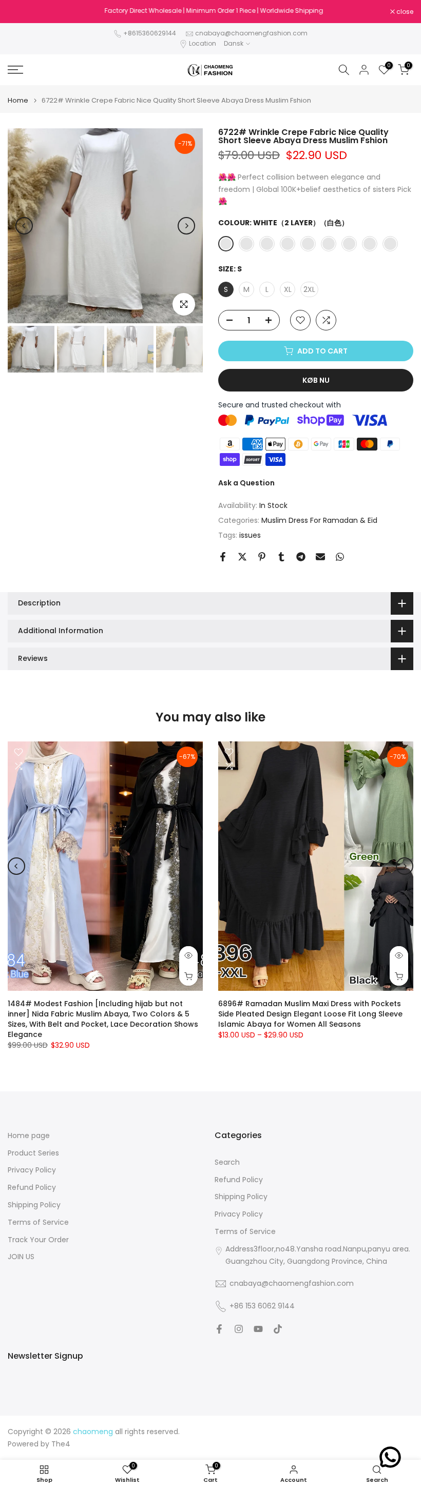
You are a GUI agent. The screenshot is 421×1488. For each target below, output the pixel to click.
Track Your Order (38, 1240)
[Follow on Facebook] (219, 1329)
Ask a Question (246, 483)
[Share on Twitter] (242, 556)
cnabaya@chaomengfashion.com (251, 33)
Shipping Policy (34, 1205)
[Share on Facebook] (222, 556)
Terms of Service (38, 1222)
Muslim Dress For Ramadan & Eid (319, 520)
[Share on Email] (320, 556)
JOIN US (21, 1257)
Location (202, 43)
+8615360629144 (149, 33)
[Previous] (24, 225)
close (21, 12)
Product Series (33, 1153)
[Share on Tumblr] (281, 556)
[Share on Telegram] (300, 556)
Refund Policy (32, 1187)
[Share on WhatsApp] (340, 556)
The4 (60, 1444)
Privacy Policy (32, 1170)
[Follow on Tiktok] (277, 1329)
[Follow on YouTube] (258, 1329)
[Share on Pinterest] (261, 556)
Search (227, 1162)
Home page (29, 1136)
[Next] (186, 225)
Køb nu (316, 380)
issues (250, 535)
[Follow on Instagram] (238, 1329)
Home (18, 100)
